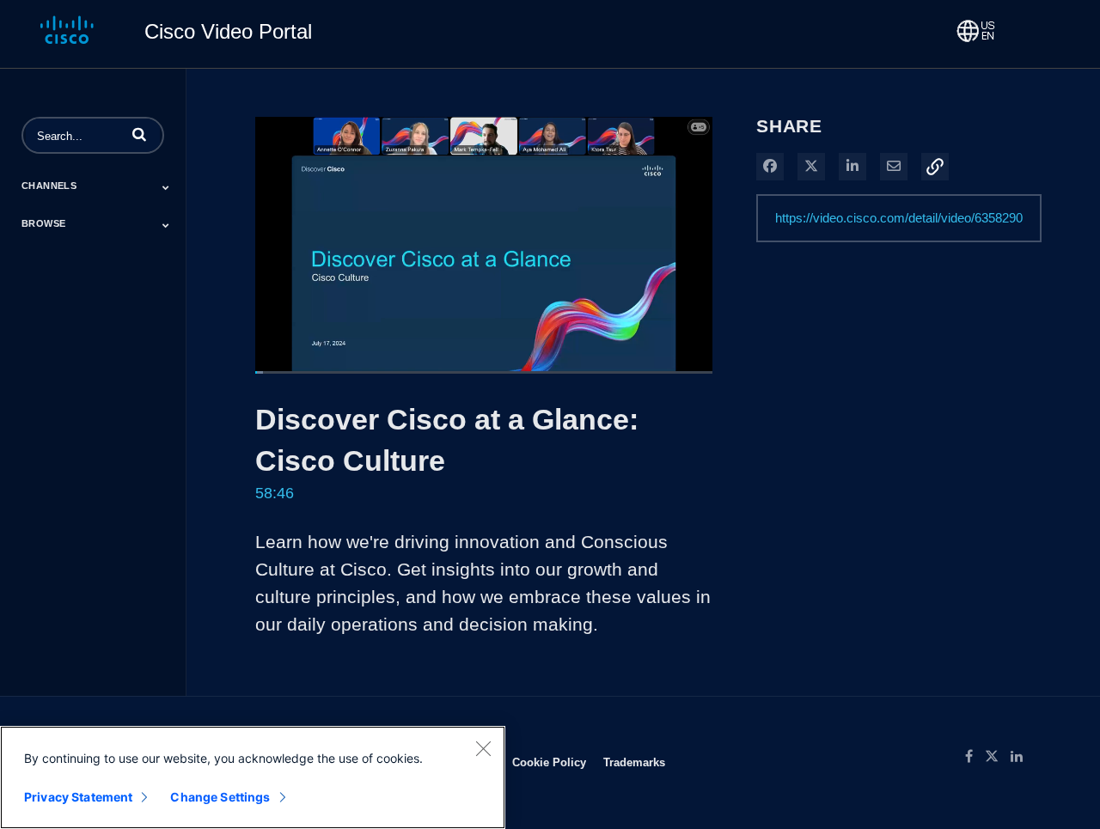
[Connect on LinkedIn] (1021, 757)
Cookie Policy (549, 762)
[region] (252, 777)
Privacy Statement (78, 796)
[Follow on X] (998, 757)
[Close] (483, 748)
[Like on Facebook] (975, 757)
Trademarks (634, 762)
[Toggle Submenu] (166, 187)
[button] (139, 134)
